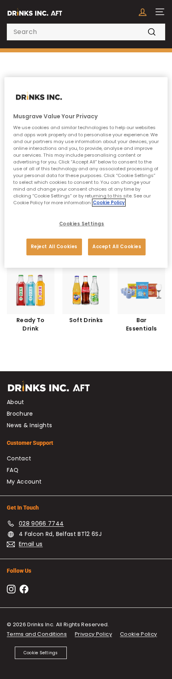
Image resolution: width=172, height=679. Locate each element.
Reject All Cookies (54, 246)
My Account (24, 482)
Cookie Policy (138, 634)
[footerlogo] (86, 389)
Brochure (20, 414)
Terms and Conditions (37, 634)
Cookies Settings (81, 224)
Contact (19, 458)
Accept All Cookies (116, 246)
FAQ (12, 470)
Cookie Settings (41, 653)
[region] (86, 172)
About (15, 402)
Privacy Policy (93, 634)
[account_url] (142, 12)
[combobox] (86, 32)
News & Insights (29, 425)
